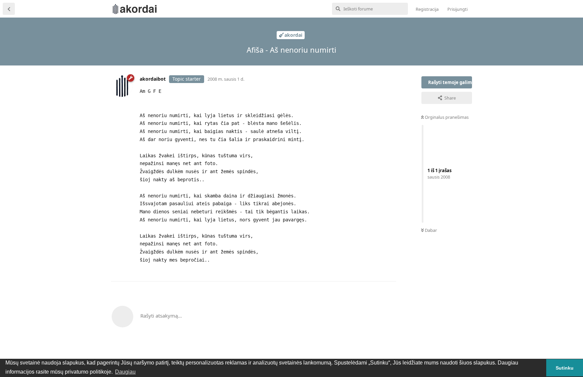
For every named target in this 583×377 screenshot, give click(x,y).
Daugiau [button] (125, 372)
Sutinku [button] (565, 368)
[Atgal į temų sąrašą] (9, 9)
